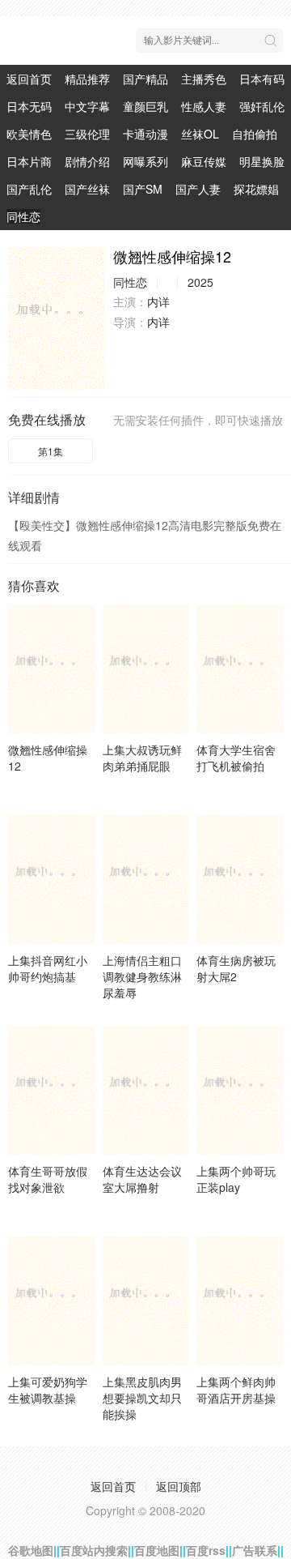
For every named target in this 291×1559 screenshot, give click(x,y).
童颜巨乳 (145, 106)
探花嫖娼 (256, 189)
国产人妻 (198, 189)
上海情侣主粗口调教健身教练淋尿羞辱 (142, 976)
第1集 (50, 451)
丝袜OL (200, 133)
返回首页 (29, 78)
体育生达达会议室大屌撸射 (142, 1179)
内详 (158, 301)
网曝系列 (145, 161)
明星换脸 (262, 161)
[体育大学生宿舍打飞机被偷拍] (239, 668)
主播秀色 (203, 78)
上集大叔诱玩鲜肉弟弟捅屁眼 (142, 757)
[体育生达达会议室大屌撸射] (146, 1090)
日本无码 (29, 106)
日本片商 (29, 161)
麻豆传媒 (203, 161)
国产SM (142, 189)
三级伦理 (87, 133)
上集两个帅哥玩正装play (236, 1179)
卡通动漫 (145, 133)
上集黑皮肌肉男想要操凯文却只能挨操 (142, 1397)
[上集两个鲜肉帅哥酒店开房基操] (239, 1300)
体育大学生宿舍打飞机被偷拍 (236, 757)
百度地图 (156, 1550)
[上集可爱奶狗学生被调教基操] (51, 1300)
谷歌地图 (30, 1550)
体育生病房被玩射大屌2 (236, 968)
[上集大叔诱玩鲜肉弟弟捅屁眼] (146, 668)
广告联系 (254, 1550)
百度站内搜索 (94, 1550)
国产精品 (145, 78)
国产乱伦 (29, 189)
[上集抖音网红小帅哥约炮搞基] (51, 879)
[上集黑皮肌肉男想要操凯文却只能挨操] (146, 1300)
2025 (200, 282)
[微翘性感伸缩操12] (56, 318)
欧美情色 (29, 133)
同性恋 (23, 216)
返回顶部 (178, 1486)
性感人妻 (203, 106)
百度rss (206, 1550)
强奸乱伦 (262, 106)
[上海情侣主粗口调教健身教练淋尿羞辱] (146, 879)
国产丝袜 (87, 189)
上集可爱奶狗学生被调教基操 (47, 1389)
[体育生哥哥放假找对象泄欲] (51, 1090)
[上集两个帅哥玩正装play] (239, 1090)
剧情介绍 (87, 161)
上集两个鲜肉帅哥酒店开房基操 (236, 1389)
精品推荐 (87, 78)
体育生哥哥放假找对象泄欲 (47, 1179)
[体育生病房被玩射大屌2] (239, 879)
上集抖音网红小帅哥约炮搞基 (47, 968)
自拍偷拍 (254, 133)
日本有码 (262, 78)
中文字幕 (87, 106)
